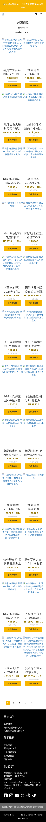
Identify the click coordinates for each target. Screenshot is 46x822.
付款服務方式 (10, 752)
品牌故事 (8, 724)
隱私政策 (8, 759)
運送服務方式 (10, 748)
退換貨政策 (9, 756)
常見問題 (8, 745)
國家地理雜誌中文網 (13, 727)
